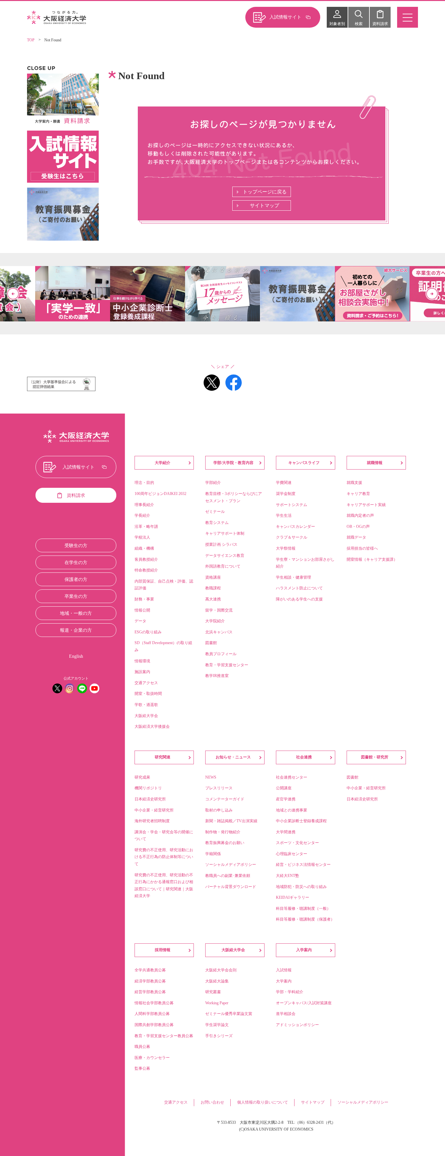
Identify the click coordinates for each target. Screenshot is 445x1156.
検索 (359, 23)
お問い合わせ (212, 1102)
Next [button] (431, 293)
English (76, 656)
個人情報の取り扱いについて (262, 1102)
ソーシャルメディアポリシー (362, 1102)
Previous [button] (13, 293)
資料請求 (380, 23)
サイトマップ (264, 205)
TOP (31, 40)
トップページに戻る (265, 191)
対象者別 (337, 23)
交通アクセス (176, 1102)
